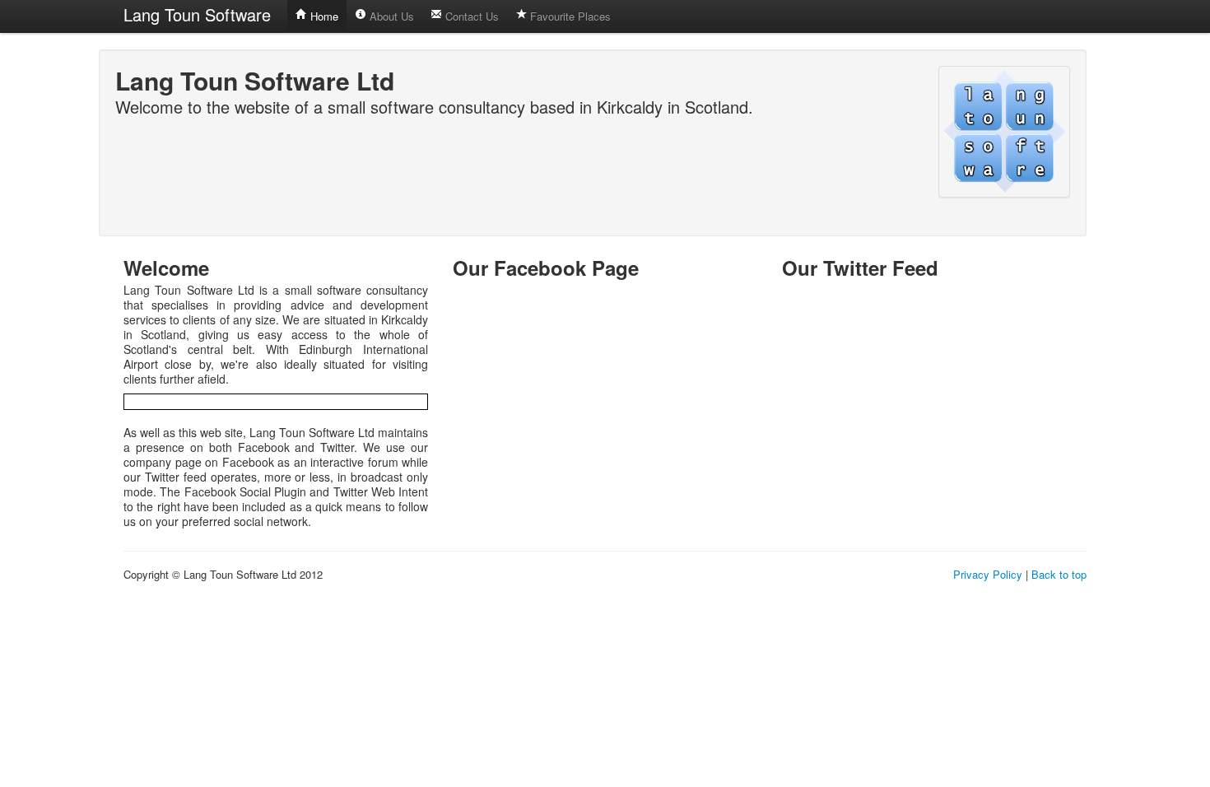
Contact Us (470, 16)
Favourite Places (569, 16)
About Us (390, 16)
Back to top (1059, 574)
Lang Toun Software (197, 14)
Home (322, 16)
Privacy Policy (987, 574)
